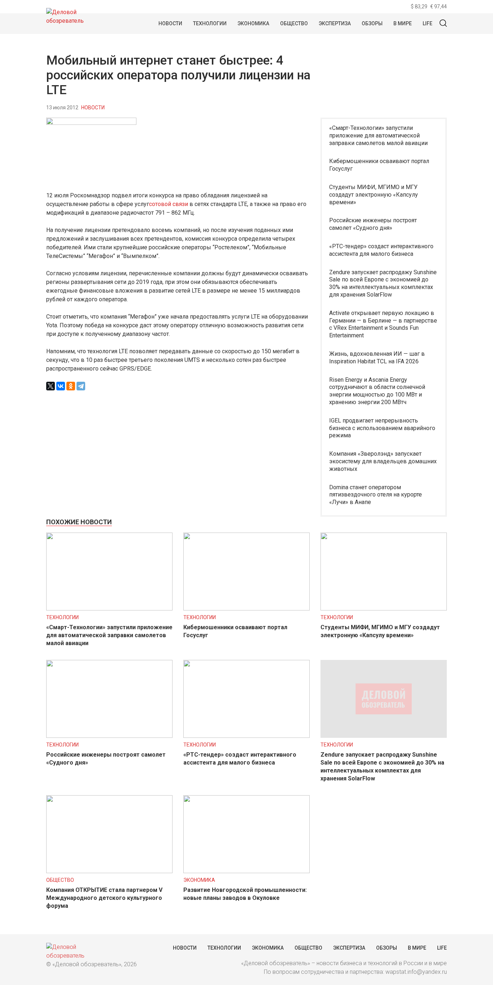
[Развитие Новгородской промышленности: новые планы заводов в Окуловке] (246, 871)
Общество (294, 23)
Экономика (253, 23)
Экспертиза (335, 23)
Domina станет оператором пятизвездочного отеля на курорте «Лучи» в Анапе (375, 495)
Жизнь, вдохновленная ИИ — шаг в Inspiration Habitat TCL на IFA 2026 (377, 357)
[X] (50, 386)
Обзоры (372, 23)
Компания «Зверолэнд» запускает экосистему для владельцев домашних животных (383, 461)
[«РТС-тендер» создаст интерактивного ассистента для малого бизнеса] (246, 735)
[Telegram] (81, 386)
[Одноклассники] (70, 386)
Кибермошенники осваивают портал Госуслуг (379, 165)
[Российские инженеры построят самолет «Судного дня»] (109, 735)
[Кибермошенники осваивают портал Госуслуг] (246, 608)
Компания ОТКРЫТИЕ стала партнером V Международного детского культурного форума (104, 897)
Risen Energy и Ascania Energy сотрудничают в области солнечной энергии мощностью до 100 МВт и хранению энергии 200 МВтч (377, 391)
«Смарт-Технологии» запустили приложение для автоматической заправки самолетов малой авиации (378, 135)
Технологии (210, 23)
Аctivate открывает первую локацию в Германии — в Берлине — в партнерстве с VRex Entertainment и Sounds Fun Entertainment (383, 324)
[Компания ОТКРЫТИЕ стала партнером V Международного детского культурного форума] (109, 871)
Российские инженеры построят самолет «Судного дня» (373, 224)
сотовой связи (168, 204)
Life (427, 23)
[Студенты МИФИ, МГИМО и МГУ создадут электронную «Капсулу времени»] (383, 608)
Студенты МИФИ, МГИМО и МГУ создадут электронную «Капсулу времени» (373, 195)
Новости (170, 23)
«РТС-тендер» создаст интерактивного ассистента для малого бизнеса (381, 250)
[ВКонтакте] (60, 386)
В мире (402, 23)
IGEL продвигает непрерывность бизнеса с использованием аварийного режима (382, 428)
